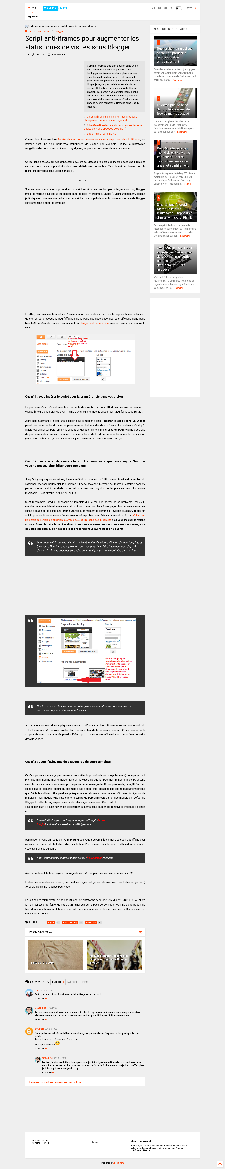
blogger (60, 31)
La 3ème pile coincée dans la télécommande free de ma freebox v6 (173, 109)
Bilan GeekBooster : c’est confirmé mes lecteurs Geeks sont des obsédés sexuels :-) (113, 127)
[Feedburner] (171, 8)
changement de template (94, 323)
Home (34, 16)
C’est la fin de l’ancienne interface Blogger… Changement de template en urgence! (110, 118)
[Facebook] (159, 8)
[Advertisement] (53, 84)
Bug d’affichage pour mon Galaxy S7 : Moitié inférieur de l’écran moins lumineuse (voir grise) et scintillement (173, 156)
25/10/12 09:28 (46, 990)
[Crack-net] (55, 9)
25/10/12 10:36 (52, 1008)
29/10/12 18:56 (51, 1029)
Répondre (39, 999)
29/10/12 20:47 (60, 1058)
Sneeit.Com (118, 1163)
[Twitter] (153, 8)
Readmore (177, 80)
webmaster (44, 31)
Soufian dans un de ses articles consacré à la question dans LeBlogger (99, 139)
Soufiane (39, 1028)
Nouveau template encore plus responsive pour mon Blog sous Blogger (110, 959)
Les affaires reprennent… (101, 133)
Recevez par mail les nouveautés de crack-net (55, 1082)
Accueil (95, 1142)
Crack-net (40, 1008)
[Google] (165, 8)
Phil (37, 990)
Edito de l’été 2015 (42, 962)
